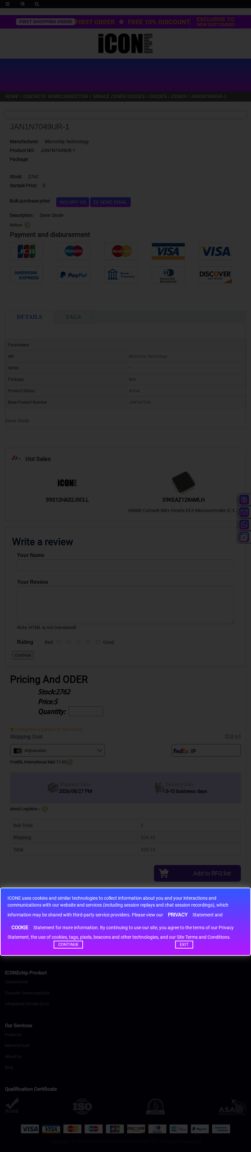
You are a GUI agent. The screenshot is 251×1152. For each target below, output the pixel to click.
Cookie (19, 928)
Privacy (178, 915)
